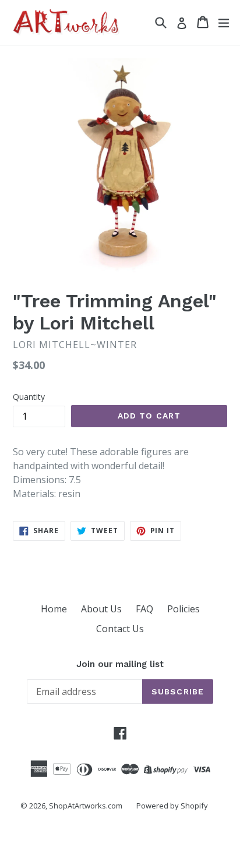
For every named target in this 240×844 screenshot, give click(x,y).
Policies (183, 608)
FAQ (144, 608)
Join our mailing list (120, 664)
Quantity (29, 396)
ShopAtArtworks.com (85, 805)
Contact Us (120, 628)
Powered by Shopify (172, 805)
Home (54, 608)
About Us (101, 608)
